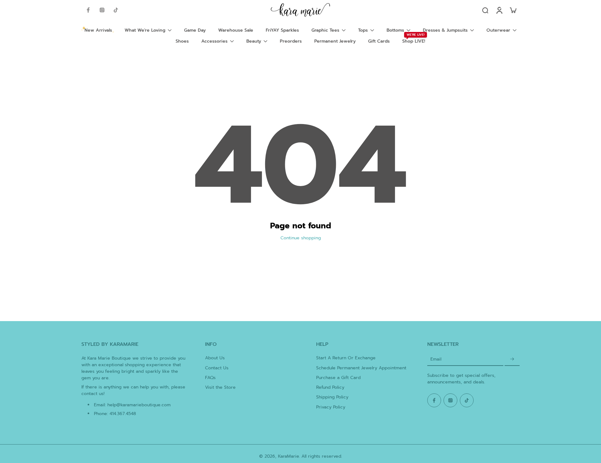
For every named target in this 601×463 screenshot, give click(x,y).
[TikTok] (116, 10)
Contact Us (217, 368)
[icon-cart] (513, 10)
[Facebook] (88, 10)
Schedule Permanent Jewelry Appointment (361, 368)
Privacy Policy (330, 407)
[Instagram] (102, 10)
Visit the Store (220, 387)
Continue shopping (300, 238)
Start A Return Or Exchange (346, 358)
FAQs (210, 378)
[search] (485, 10)
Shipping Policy (332, 397)
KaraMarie (288, 456)
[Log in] (499, 10)
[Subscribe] (512, 359)
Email (435, 359)
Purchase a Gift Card (338, 378)
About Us (215, 358)
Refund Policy (330, 387)
